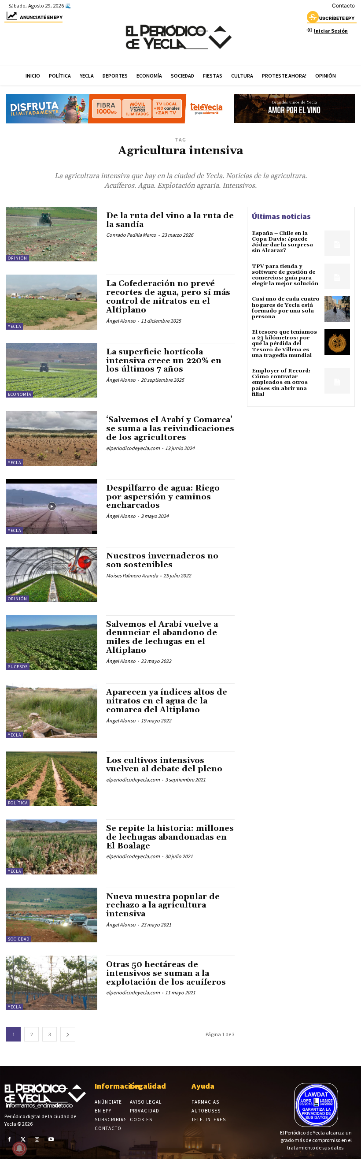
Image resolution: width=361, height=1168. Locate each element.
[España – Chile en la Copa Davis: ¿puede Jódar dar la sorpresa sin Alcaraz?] (337, 243)
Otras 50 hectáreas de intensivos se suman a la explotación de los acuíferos (166, 973)
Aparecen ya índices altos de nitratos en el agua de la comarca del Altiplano (166, 701)
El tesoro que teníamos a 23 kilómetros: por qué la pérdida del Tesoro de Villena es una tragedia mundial (284, 344)
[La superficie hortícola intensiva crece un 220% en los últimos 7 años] (51, 370)
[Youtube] (51, 1139)
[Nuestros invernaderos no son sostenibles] (51, 574)
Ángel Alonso (121, 320)
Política (18, 803)
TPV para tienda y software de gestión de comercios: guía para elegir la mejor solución (285, 275)
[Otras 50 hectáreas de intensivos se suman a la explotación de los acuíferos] (51, 983)
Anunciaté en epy (41, 17)
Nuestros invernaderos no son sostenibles (162, 560)
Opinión (17, 258)
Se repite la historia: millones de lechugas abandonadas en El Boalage (170, 837)
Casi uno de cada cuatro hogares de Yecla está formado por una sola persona (286, 308)
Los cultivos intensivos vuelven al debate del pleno (164, 764)
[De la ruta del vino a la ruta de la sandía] (51, 234)
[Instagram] (37, 1139)
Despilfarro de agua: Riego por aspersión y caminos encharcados (163, 497)
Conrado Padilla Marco (131, 234)
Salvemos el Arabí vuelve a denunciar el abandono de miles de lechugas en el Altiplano (162, 637)
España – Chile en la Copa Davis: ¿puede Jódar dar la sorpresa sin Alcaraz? (282, 242)
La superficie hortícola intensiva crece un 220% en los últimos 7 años (163, 361)
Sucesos (18, 667)
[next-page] (67, 1034)
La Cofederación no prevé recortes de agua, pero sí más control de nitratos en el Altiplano (168, 297)
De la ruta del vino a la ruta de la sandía (170, 220)
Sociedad (18, 939)
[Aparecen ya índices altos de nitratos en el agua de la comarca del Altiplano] (51, 710)
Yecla (14, 326)
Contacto (343, 5)
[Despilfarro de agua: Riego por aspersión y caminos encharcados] (51, 506)
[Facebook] (9, 1139)
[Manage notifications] (19, 1149)
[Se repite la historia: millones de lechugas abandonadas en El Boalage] (51, 846)
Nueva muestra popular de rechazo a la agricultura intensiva (163, 905)
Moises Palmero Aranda (132, 575)
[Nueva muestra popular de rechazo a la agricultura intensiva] (51, 915)
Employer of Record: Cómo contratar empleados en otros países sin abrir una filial (281, 383)
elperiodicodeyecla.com (133, 448)
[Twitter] (23, 1139)
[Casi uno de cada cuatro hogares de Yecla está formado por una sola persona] (337, 309)
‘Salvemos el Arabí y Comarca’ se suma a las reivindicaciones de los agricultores (170, 429)
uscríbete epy (336, 18)
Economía (19, 394)
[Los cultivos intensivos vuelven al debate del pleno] (51, 778)
